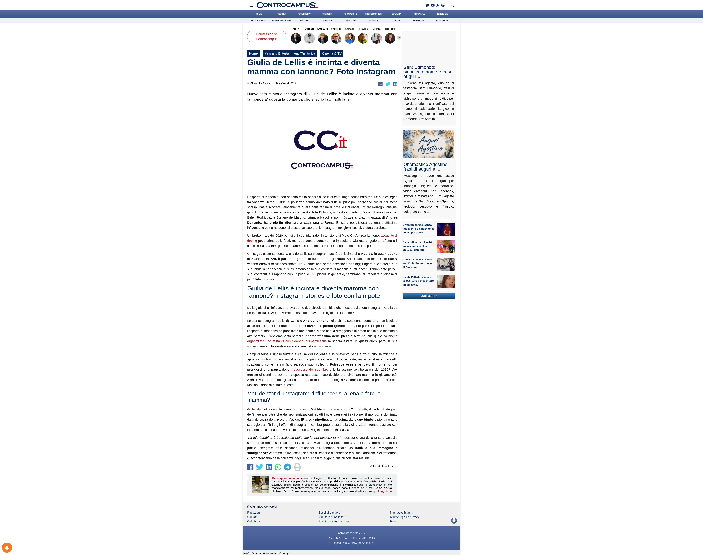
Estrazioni (442, 20)
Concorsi (350, 20)
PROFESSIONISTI (373, 14)
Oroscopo (419, 20)
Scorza (376, 28)
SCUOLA (281, 14)
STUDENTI (327, 14)
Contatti (252, 517)
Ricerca (373, 20)
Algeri (296, 28)
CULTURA (396, 14)
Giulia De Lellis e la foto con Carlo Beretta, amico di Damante (418, 263)
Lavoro (327, 20)
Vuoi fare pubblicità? (332, 517)
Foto (393, 521)
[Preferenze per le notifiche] (7, 548)
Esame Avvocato (281, 20)
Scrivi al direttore (329, 512)
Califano (349, 28)
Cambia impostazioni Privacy (270, 553)
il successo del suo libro (309, 369)
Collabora (253, 521)
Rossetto (390, 28)
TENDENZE (442, 14)
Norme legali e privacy (404, 517)
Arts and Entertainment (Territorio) (290, 53)
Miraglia (363, 28)
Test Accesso (258, 20)
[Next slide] (399, 38)
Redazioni (254, 512)
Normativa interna (401, 512)
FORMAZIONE (350, 14)
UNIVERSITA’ (304, 14)
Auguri (396, 20)
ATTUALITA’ (419, 14)
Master (304, 20)
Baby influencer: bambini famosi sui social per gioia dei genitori (418, 246)
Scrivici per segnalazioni (334, 521)
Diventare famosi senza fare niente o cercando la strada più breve (418, 228)
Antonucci (323, 28)
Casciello (336, 28)
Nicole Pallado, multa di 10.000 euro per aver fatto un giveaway (418, 280)
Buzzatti (309, 28)
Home (253, 53)
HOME (259, 14)
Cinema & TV (332, 53)
